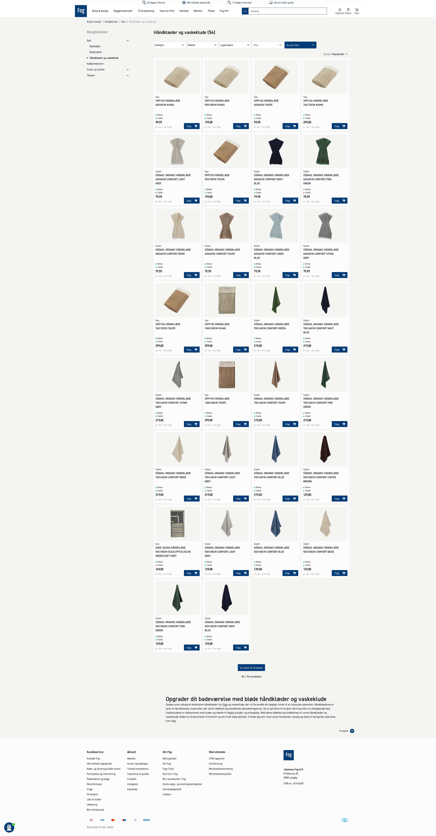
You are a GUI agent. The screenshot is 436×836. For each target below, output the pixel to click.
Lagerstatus (226, 45)
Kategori (159, 45)
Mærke (191, 45)
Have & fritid (167, 10)
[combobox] (287, 11)
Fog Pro (224, 10)
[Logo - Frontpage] (81, 11)
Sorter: (327, 54)
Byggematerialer (123, 10)
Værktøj (183, 10)
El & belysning (146, 10)
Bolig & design (100, 10)
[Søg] (245, 11)
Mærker (198, 10)
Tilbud (211, 10)
